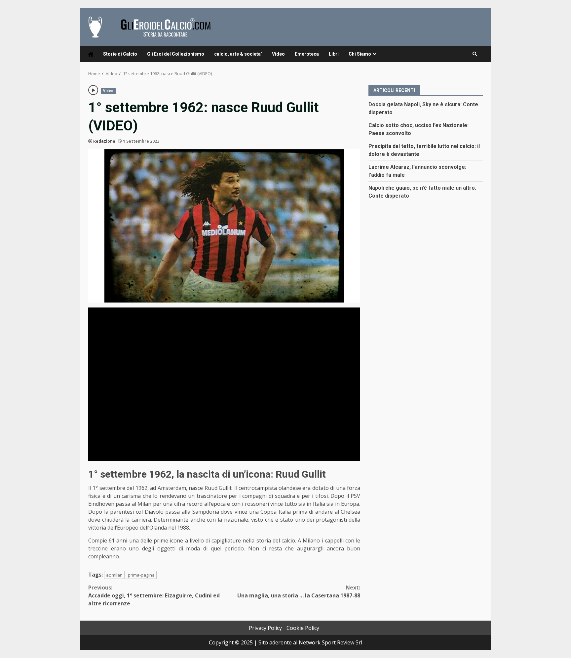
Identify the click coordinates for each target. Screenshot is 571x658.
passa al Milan (133, 503)
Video (278, 54)
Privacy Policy (265, 628)
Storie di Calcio (120, 54)
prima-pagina (141, 575)
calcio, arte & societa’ (238, 54)
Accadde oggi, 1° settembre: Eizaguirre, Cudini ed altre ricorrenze (154, 595)
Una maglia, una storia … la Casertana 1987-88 (298, 591)
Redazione (104, 141)
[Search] (475, 54)
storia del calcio (275, 540)
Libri (334, 54)
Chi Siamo (360, 54)
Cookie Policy (302, 628)
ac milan (114, 575)
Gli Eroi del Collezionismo (175, 54)
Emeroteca (307, 54)
